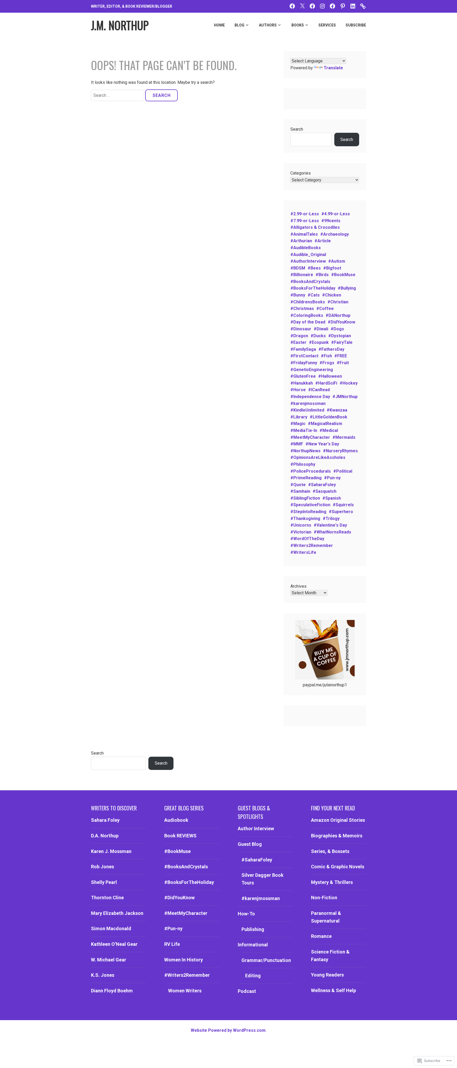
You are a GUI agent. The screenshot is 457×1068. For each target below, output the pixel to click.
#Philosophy (302, 464)
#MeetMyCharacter (310, 437)
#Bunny (297, 295)
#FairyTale (342, 342)
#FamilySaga (303, 349)
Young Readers (327, 975)
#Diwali (321, 328)
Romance (321, 936)
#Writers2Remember (311, 545)
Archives (298, 586)
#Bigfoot (332, 268)
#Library (298, 416)
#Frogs (326, 362)
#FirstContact (304, 355)
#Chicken (331, 295)
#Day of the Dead (307, 322)
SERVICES (327, 25)
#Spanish (331, 498)
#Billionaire (301, 274)
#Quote (298, 484)
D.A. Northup (104, 835)
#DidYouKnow (341, 322)
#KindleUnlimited (307, 410)
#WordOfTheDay (307, 538)
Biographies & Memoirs (336, 835)
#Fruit (343, 362)
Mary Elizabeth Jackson (117, 913)
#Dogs (337, 328)
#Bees (314, 268)
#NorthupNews (305, 450)
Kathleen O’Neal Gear (114, 944)
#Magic (297, 423)
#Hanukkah (301, 383)
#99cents (330, 220)
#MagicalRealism (325, 423)
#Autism (336, 261)
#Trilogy (331, 518)
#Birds (322, 274)
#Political (342, 471)
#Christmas (302, 308)
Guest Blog (250, 844)
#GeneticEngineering (311, 369)
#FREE (340, 355)
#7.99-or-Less (304, 220)
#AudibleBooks (305, 247)
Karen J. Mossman (111, 851)
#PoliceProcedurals (310, 471)
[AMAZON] (363, 6)
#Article (322, 240)
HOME (219, 25)
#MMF (296, 443)
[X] (302, 6)
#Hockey (349, 383)
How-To (246, 913)
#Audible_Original (308, 254)
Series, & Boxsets (330, 851)
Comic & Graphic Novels (337, 866)
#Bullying (347, 288)
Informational (253, 944)
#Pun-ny (332, 477)
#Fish (326, 355)
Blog (239, 25)
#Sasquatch (324, 491)
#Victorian (300, 532)
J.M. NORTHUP (120, 25)
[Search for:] (118, 95)
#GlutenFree (303, 376)
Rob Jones (102, 866)
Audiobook (176, 820)
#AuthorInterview (308, 261)
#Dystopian (339, 335)
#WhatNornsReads (332, 532)
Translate (333, 67)
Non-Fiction (324, 897)
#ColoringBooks (306, 315)
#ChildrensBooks (307, 301)
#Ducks (318, 335)
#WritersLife (303, 552)
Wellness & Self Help (333, 990)
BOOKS (297, 25)
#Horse (298, 389)
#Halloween (330, 376)
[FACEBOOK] (292, 6)
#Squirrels (343, 504)
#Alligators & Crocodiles (315, 227)
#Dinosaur (300, 328)
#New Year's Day (322, 443)
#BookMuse (343, 274)
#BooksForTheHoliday (312, 288)
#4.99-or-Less (335, 213)
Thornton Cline (107, 897)
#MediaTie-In (303, 430)
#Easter (298, 342)
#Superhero (341, 511)
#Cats (314, 295)
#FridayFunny (303, 362)
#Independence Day (310, 396)
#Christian (337, 301)
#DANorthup (338, 315)
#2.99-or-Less (304, 213)
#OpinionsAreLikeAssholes (317, 457)
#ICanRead (319, 389)
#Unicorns (300, 525)
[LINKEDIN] (353, 6)
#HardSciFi (326, 383)
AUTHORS (268, 25)
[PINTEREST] (343, 6)
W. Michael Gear (108, 959)
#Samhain (300, 491)
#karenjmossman (308, 403)
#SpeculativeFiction (310, 504)
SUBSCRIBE (356, 25)
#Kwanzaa (337, 410)
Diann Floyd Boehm (112, 990)
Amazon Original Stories (338, 820)
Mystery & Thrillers (332, 882)
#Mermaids (343, 437)
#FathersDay (331, 349)
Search (296, 129)
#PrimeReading (306, 477)
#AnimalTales (304, 234)
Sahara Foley (105, 820)
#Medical (328, 430)
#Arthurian (301, 240)
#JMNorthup (345, 396)
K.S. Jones (102, 975)
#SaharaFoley (322, 484)
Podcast (247, 991)
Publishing (252, 929)
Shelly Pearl (104, 882)
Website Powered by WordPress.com (228, 1030)
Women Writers (185, 990)
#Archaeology (334, 234)
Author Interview (256, 828)
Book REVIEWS (180, 835)
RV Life (172, 944)
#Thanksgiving (305, 518)
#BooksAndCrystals (310, 281)
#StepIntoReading (308, 511)
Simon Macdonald (111, 928)
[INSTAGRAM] (322, 6)
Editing (253, 975)
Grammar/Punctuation (266, 960)
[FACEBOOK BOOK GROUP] (312, 6)
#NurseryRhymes (340, 450)
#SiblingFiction (305, 498)
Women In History (183, 959)
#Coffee (325, 308)
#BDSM (297, 268)
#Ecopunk (319, 342)
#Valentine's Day (330, 525)
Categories (300, 173)
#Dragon (299, 335)
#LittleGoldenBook (328, 416)
